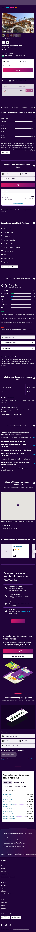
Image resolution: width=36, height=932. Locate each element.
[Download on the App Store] (16, 917)
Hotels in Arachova (19, 854)
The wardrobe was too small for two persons (16, 329)
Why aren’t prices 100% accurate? (13, 846)
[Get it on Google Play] (5, 917)
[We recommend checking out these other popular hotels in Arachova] (34, 540)
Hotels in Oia (6, 806)
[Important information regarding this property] (34, 378)
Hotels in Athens (7, 794)
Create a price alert (25, 611)
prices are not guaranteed (9, 835)
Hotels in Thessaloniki (9, 804)
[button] (3, 8)
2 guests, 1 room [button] (8, 66)
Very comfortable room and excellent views (16, 322)
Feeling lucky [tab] (8, 786)
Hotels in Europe (16, 852)
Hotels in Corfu (7, 811)
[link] (18, 621)
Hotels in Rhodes (8, 809)
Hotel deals (7, 852)
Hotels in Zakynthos (8, 813)
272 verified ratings (19, 55)
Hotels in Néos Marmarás (10, 816)
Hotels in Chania (7, 801)
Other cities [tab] (7, 782)
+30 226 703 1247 (7, 53)
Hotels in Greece (26, 852)
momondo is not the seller (11, 840)
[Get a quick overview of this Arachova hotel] (34, 112)
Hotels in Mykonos (8, 797)
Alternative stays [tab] (19, 782)
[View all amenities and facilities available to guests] (34, 223)
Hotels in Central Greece (6, 854)
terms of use (23, 758)
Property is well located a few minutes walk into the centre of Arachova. (17, 315)
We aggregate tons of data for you (14, 843)
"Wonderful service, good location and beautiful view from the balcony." (17, 319)
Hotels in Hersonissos (9, 818)
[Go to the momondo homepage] (11, 7)
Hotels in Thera (7, 799)
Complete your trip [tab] (20, 786)
